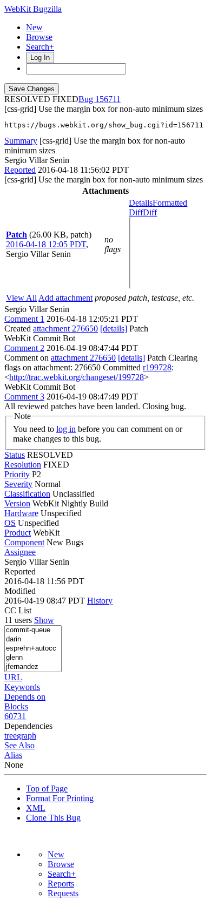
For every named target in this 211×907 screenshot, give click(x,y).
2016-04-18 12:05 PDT (46, 244)
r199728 (157, 367)
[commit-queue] (33, 630)
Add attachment (65, 297)
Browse (39, 37)
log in (66, 429)
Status (14, 454)
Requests (63, 893)
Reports (61, 883)
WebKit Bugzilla (33, 8)
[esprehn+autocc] (33, 648)
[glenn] (33, 657)
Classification (27, 493)
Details (141, 202)
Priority (17, 474)
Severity (18, 484)
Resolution (22, 464)
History (100, 600)
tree (10, 735)
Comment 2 (24, 348)
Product (17, 532)
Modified (20, 590)
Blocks (16, 706)
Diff (150, 212)
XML (35, 808)
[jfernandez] (33, 667)
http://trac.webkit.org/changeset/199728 (76, 377)
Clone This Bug (53, 817)
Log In (40, 57)
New (34, 27)
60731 (15, 716)
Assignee (20, 552)
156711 (108, 99)
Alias (13, 755)
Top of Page (47, 788)
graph (26, 735)
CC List (17, 610)
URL (13, 677)
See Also (19, 745)
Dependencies (28, 725)
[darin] (33, 639)
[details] (113, 328)
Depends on (24, 696)
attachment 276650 (65, 328)
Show (44, 620)
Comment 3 (24, 396)
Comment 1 (24, 318)
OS (10, 522)
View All (21, 297)
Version (17, 503)
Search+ (40, 46)
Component (24, 542)
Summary (20, 140)
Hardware (21, 513)
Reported (20, 169)
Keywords (22, 687)
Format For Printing (60, 798)
